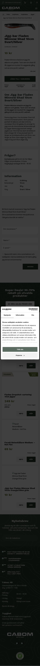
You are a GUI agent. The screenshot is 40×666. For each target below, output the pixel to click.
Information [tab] (20, 315)
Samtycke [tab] (7, 315)
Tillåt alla (20, 349)
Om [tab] (32, 315)
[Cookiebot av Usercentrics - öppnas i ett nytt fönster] (29, 309)
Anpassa (19, 355)
